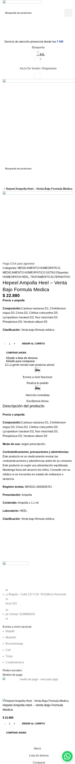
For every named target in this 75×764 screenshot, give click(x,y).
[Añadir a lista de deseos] (16, 740)
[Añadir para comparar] (7, 740)
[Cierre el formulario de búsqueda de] (4, 4)
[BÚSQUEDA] (68, 13)
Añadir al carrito (33, 343)
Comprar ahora (16, 732)
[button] (67, 756)
